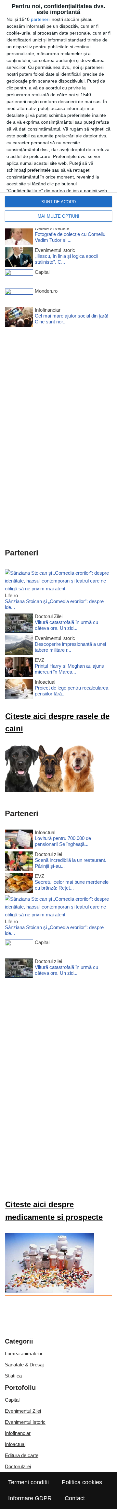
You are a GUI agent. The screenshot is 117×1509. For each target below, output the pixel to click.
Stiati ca (13, 1375)
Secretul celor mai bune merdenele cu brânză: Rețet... (72, 885)
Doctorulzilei (18, 1466)
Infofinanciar (18, 1433)
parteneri (40, 19)
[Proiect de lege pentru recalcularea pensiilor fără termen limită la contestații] (19, 690)
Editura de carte (21, 1455)
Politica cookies (82, 1482)
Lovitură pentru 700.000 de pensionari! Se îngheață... (63, 841)
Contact (75, 1498)
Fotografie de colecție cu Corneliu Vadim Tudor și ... (70, 237)
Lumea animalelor (24, 1353)
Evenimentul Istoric (25, 1422)
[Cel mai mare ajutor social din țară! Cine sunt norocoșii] (19, 318)
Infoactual (15, 1444)
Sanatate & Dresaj (24, 1364)
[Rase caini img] (49, 790)
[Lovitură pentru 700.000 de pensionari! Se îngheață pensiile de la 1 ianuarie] (19, 840)
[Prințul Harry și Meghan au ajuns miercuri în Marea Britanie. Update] (19, 668)
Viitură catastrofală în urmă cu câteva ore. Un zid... (66, 625)
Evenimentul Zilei (23, 1411)
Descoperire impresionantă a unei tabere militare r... (70, 647)
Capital (12, 1400)
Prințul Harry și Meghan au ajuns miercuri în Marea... (69, 669)
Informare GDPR (30, 1498)
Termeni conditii (28, 1482)
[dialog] (58, 114)
